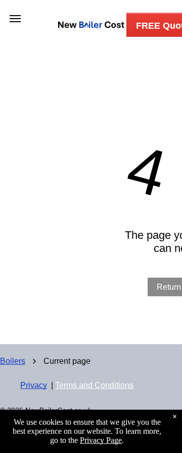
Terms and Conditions (94, 385)
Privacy (33, 385)
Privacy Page (101, 440)
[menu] (15, 19)
